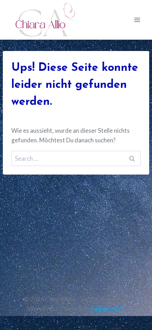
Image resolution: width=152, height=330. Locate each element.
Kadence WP (107, 308)
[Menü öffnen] (137, 19)
